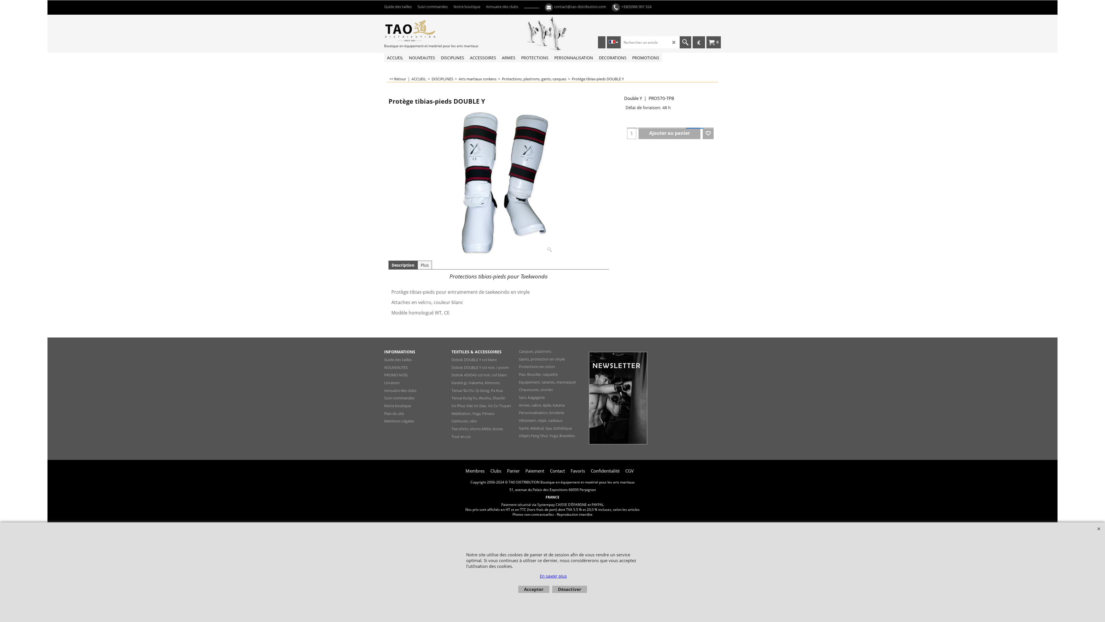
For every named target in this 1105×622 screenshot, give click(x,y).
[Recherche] (685, 42)
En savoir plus (553, 576)
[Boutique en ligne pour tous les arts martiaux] (427, 30)
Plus (425, 265)
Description (403, 265)
